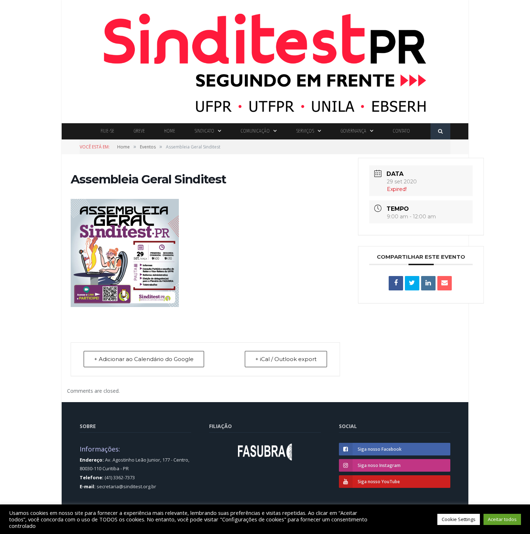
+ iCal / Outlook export (286, 359)
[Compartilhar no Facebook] (396, 283)
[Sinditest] (265, 60)
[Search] (440, 131)
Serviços (305, 131)
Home (169, 131)
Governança (353, 131)
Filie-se (107, 131)
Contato (401, 131)
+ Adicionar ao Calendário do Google (144, 359)
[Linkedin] (428, 283)
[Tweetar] (412, 283)
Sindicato (204, 131)
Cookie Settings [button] (459, 519)
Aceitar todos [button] (502, 519)
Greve (139, 131)
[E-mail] (444, 283)
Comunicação (255, 131)
